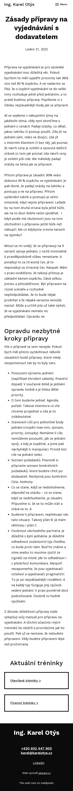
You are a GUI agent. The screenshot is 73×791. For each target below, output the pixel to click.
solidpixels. (47, 783)
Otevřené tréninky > (25, 680)
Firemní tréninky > (24, 703)
